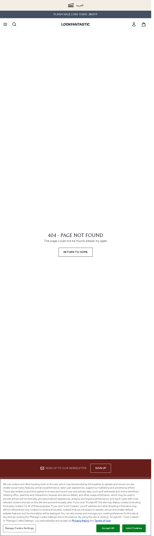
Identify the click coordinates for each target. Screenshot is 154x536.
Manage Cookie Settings (19, 528)
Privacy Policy (80, 520)
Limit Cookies (134, 528)
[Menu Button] (5, 24)
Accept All (108, 528)
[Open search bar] (14, 24)
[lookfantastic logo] (76, 24)
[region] (75, 507)
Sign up (100, 468)
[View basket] (143, 24)
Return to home (75, 252)
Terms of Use (102, 520)
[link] (133, 24)
